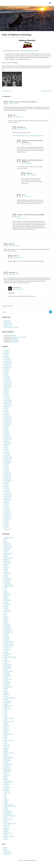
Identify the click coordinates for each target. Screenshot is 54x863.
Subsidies (6, 779)
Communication (7, 578)
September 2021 (8, 442)
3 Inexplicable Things (9, 537)
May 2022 (6, 430)
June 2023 (6, 409)
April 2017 (6, 526)
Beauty (5, 556)
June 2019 (6, 485)
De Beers (6, 592)
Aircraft (6, 542)
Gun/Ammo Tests (8, 653)
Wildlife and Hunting (9, 836)
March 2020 (6, 471)
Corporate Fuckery (8, 584)
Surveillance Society (8, 781)
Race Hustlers (7, 745)
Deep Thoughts (7, 594)
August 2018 (7, 501)
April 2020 (6, 469)
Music (5, 713)
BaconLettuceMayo (8, 553)
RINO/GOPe (6, 756)
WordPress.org (7, 854)
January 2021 (7, 455)
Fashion (6, 617)
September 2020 (8, 461)
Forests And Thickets (46, 91)
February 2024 (7, 397)
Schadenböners (7, 760)
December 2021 (7, 438)
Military (6, 704)
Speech (5, 776)
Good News (6, 638)
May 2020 (6, 468)
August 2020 (7, 463)
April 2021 (6, 450)
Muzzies (6, 715)
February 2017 (7, 529)
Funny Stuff (6, 633)
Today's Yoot (7, 792)
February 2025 (7, 378)
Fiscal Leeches (7, 624)
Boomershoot (7, 562)
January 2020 (7, 474)
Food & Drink (7, 625)
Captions (6, 570)
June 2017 (6, 523)
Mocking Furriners (8, 705)
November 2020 (8, 458)
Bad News (6, 554)
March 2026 (6, 358)
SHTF (5, 773)
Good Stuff (6, 639)
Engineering (7, 609)
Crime (5, 587)
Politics (5, 735)
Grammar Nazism (8, 642)
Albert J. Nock (7, 543)
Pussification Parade (8, 740)
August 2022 (7, 425)
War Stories (6, 822)
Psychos (6, 737)
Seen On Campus (8, 764)
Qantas (5, 742)
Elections (6, 608)
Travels (5, 808)
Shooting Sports (7, 770)
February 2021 (7, 453)
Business (6, 569)
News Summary (7, 322)
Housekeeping (7, 668)
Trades (5, 798)
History (5, 663)
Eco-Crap (6, 602)
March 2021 (6, 452)
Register (6, 847)
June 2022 (6, 428)
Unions (5, 817)
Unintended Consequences (10, 815)
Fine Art (6, 622)
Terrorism (6, 786)
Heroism (6, 660)
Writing (5, 839)
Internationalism (8, 675)
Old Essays (6, 724)
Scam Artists (7, 759)
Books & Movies (7, 561)
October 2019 (7, 479)
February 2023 (7, 416)
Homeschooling (7, 664)
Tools (5, 793)
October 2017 (7, 516)
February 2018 (7, 510)
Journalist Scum (7, 679)
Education (6, 606)
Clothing (6, 576)
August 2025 (7, 369)
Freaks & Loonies (8, 628)
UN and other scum (8, 812)
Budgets (6, 565)
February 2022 (7, 435)
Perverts (6, 732)
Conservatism (7, 580)
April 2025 (6, 375)
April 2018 (6, 507)
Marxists (6, 699)
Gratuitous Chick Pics (9, 644)
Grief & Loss (7, 647)
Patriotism (6, 729)
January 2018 (7, 512)
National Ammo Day (8, 718)
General (6, 635)
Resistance (6, 749)
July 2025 (6, 370)
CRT (5, 589)
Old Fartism (6, 726)
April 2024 (6, 394)
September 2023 (8, 405)
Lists (5, 690)
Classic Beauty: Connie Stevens (11, 327)
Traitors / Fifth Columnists (10, 806)
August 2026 (7, 350)
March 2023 (6, 414)
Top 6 (5, 795)
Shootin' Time (7, 767)
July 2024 (6, 389)
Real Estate (6, 746)
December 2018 (7, 494)
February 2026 (7, 359)
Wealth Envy (7, 828)
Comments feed (8, 852)
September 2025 (8, 367)
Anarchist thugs (7, 545)
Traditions (6, 800)
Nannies (6, 716)
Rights (5, 754)
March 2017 (6, 527)
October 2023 (7, 403)
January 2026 (7, 361)
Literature (6, 691)
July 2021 (6, 446)
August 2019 (7, 482)
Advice (5, 539)
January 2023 (7, 417)
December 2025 (7, 362)
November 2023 (8, 402)
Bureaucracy (7, 567)
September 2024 (8, 386)
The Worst (6, 789)
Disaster (6, 597)
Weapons (6, 830)
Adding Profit (7, 320)
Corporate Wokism (8, 586)
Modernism (6, 707)
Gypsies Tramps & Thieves (10, 657)
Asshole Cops (7, 550)
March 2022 (6, 433)
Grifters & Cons (7, 649)
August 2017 (7, 519)
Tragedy (6, 801)
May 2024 (6, 392)
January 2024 (7, 398)
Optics (5, 727)
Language (6, 680)
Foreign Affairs (7, 627)
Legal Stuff (6, 683)
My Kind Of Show (15, 340)
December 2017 (7, 513)
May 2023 (6, 411)
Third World (6, 790)
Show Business (7, 771)
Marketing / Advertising (9, 697)
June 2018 (6, 504)
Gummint (6, 652)
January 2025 (7, 380)
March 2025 (6, 376)
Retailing (6, 751)
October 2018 (7, 497)
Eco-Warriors (7, 603)
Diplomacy (6, 595)
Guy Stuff (6, 655)
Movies (5, 710)
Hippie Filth (6, 661)
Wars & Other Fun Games (10, 823)
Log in (5, 849)
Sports (5, 778)
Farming (6, 616)
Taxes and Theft (7, 782)
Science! (6, 762)
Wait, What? (15, 338)
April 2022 (6, 431)
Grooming (6, 650)
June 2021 (6, 447)
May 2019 (6, 486)
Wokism (6, 837)
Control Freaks (7, 583)
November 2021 (8, 439)
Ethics (5, 614)
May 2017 (6, 524)
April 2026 (6, 356)
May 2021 (6, 449)
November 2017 (8, 515)
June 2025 (6, 372)
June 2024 (6, 391)
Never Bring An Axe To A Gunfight (29, 50)
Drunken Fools (7, 600)
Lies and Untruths (8, 686)
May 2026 (6, 354)
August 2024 (7, 387)
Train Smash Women (9, 804)
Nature (5, 719)
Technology (6, 784)
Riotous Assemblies (8, 757)
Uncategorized (7, 814)
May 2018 (6, 505)
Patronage (6, 731)
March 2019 (6, 490)
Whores (6, 834)
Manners (6, 696)
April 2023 (6, 413)
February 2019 (7, 491)
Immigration (7, 672)
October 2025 (7, 365)
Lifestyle (6, 688)
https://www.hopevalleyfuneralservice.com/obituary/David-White (28, 135)
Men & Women (7, 702)
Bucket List (6, 564)
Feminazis (6, 619)
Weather (6, 831)
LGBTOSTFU (7, 685)
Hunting (6, 669)
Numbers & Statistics (9, 721)
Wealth (5, 826)
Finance (6, 620)
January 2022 (7, 436)
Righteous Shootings (20, 37)
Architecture (7, 548)
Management (7, 694)
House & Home (7, 666)
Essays (5, 613)
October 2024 (7, 384)
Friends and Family (8, 631)
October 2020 (7, 460)
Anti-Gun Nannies (8, 547)
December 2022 (7, 419)
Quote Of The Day (8, 324)
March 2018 (6, 508)
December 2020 (7, 457)
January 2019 (7, 493)
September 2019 (8, 480)
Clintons (6, 575)
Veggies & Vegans (8, 819)
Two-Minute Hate (8, 811)
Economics (6, 605)
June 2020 (6, 466)
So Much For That (7, 91)
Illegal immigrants (8, 671)
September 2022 (8, 424)
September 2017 (8, 518)
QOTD (5, 743)
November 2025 (8, 364)
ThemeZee (33, 860)
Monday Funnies (8, 325)
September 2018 (8, 499)
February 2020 (7, 472)
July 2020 (6, 464)
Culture (5, 591)
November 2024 (8, 383)
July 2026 (6, 351)
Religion (6, 748)
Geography (6, 636)
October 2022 (7, 422)
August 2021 (7, 444)
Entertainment (7, 611)
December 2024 (7, 381)
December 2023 (7, 400)
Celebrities (6, 572)
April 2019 (6, 488)
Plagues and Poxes (8, 734)
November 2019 (8, 477)
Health (5, 658)
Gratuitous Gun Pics (8, 646)
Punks (5, 738)
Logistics (6, 693)
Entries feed (7, 850)
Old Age (6, 723)
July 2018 (6, 502)
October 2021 (7, 441)
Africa (5, 540)
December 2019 (7, 475)
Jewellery (6, 677)
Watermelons (7, 825)
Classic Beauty (7, 573)
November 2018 (8, 496)
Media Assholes (7, 701)
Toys (5, 797)
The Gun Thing (7, 787)
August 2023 (7, 406)
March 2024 (6, 395)
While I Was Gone (8, 833)
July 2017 (6, 521)
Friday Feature (7, 630)
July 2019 (6, 483)
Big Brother (6, 559)
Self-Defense (7, 765)
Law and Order (7, 682)
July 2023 (6, 408)
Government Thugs (8, 641)
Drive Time (6, 598)
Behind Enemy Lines (8, 558)
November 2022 (8, 420)
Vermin (5, 820)
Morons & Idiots (7, 708)
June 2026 (6, 353)
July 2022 (6, 427)
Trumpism (6, 809)
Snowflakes (6, 775)
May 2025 (6, 373)
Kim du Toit (11, 37)
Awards (5, 551)
